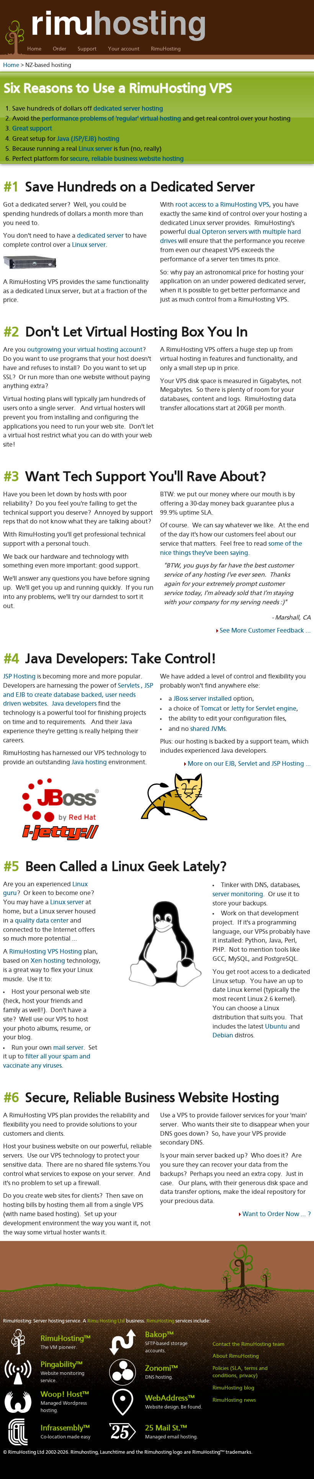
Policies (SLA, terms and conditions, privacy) (240, 1372)
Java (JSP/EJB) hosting (88, 139)
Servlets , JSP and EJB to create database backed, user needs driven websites (78, 695)
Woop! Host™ (65, 1395)
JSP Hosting (19, 676)
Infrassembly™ (65, 1428)
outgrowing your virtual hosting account (84, 350)
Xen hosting (48, 961)
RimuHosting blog (233, 1388)
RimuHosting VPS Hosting (45, 952)
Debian (223, 1035)
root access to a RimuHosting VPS (222, 205)
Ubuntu (276, 1027)
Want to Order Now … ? (276, 1214)
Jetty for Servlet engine (263, 709)
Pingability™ (61, 1365)
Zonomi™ (161, 1369)
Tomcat (211, 709)
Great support (32, 129)
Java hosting (89, 762)
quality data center (42, 921)
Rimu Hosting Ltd (106, 1321)
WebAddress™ (170, 1398)
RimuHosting (166, 49)
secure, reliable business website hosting (127, 159)
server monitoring (238, 894)
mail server (68, 1048)
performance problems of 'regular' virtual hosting (111, 119)
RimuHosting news (234, 1400)
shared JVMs (208, 729)
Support (87, 49)
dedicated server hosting (128, 109)
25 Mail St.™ (166, 1428)
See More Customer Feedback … (265, 631)
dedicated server (100, 236)
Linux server (95, 149)
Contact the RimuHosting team (249, 1344)
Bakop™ (159, 1335)
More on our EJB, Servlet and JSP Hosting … (249, 764)
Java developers (74, 704)
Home (34, 49)
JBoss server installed (202, 699)
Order (59, 49)
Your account (123, 49)
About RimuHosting (236, 1356)
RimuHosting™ (65, 1339)
